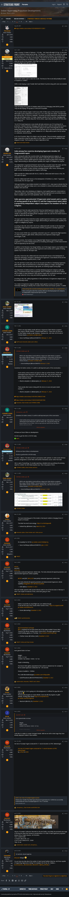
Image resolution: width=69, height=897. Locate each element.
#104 (66, 302)
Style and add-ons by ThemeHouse (42, 894)
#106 (66, 348)
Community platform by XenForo (16, 894)
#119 (66, 813)
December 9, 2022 (32, 586)
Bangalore (9, 554)
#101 (66, 26)
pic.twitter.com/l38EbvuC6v (25, 607)
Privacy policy (44, 889)
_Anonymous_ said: (21, 412)
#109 (66, 473)
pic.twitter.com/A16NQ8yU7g (40, 542)
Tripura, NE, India (8, 68)
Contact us (23, 889)
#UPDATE (26, 628)
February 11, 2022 (46, 338)
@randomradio (28, 865)
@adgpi (25, 583)
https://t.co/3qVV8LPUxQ (41, 696)
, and (28, 402)
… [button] (10, 21)
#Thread (31, 628)
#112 (66, 562)
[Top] (62, 889)
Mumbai (10, 364)
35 (26, 21)
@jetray (41, 865)
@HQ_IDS (17, 570)
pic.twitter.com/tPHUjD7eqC (49, 633)
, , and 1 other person (29, 532)
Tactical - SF (6, 889)
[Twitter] (67, 894)
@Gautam (17, 858)
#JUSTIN (20, 628)
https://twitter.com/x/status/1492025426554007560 (30, 400)
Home (57, 889)
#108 (66, 444)
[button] (2, 4)
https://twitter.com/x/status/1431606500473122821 (30, 28)
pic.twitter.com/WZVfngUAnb (26, 698)
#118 (66, 741)
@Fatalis (46, 865)
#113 (66, 600)
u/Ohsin (22, 752)
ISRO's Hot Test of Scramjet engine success (27, 797)
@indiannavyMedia (39, 583)
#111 (66, 538)
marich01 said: (19, 715)
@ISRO (16, 566)
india (11, 317)
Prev (4, 21)
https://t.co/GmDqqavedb (44, 523)
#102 (66, 50)
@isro (19, 629)
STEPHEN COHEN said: (21, 351)
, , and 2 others (27, 342)
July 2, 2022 (44, 545)
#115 (66, 648)
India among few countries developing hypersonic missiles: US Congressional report (45, 289)
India (11, 41)
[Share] (63, 26)
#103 (66, 148)
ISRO (27, 752)
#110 (66, 514)
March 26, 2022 (40, 526)
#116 (66, 687)
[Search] (67, 4)
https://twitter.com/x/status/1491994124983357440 (30, 396)
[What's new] (63, 4)
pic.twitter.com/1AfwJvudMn (42, 674)
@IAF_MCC (31, 583)
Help (52, 889)
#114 (66, 624)
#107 (66, 408)
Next (30, 21)
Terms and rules (32, 889)
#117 (66, 711)
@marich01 (36, 865)
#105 (66, 326)
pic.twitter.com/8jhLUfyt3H (34, 335)
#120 (66, 851)
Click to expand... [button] (40, 427)
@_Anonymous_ (18, 865)
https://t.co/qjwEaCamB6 (56, 605)
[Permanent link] (30, 153)
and (22, 142)
